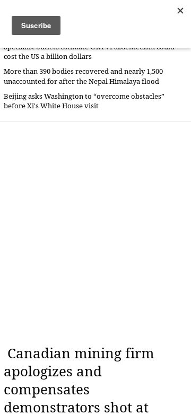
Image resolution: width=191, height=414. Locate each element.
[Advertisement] (95, 233)
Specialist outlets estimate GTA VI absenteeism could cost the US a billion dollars (89, 51)
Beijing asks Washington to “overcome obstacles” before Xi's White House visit (84, 101)
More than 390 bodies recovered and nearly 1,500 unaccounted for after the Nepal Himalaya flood (83, 76)
